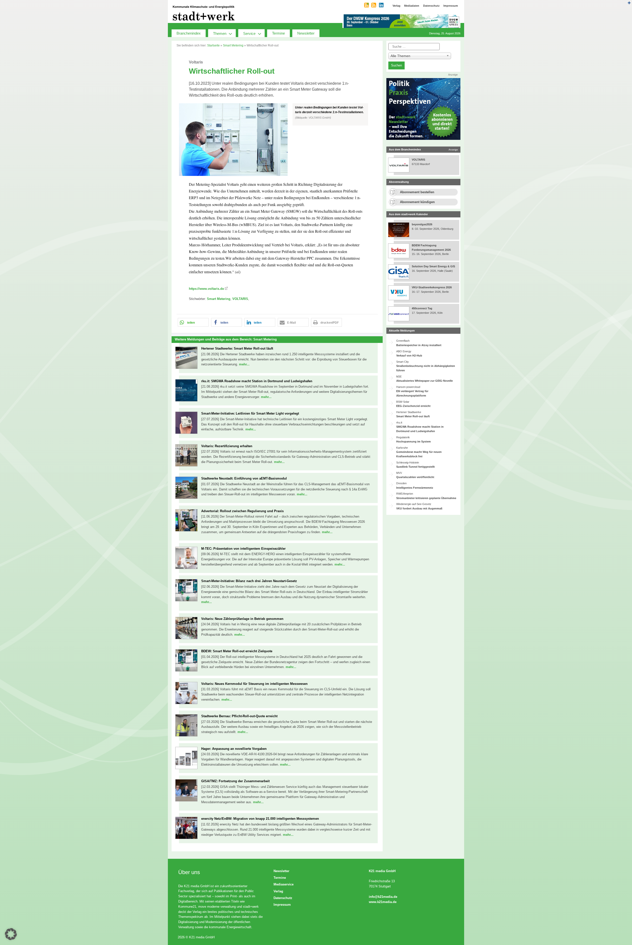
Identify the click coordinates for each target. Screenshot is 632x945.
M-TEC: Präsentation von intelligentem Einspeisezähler (243, 548)
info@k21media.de (383, 897)
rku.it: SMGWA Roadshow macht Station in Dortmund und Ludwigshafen (256, 381)
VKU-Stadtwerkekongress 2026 (432, 287)
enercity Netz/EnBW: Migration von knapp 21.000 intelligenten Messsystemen (260, 818)
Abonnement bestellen (417, 192)
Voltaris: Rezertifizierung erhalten (226, 446)
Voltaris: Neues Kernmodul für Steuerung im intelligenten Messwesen (254, 684)
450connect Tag (422, 308)
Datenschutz (283, 898)
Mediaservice (284, 884)
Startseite (213, 45)
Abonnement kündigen (417, 202)
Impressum (282, 904)
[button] (277, 139)
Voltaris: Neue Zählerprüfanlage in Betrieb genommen (242, 619)
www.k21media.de (382, 902)
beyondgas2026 (422, 224)
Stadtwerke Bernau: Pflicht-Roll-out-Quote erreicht (239, 716)
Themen (219, 33)
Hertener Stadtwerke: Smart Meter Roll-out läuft (237, 348)
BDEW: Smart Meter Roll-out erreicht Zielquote (236, 651)
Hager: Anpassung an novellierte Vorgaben (234, 749)
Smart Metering (233, 45)
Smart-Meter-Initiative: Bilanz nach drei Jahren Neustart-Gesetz (249, 581)
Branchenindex (189, 33)
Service (249, 33)
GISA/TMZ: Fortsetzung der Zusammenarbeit (235, 781)
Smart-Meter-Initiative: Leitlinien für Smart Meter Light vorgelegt (250, 413)
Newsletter (306, 33)
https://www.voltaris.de (206, 289)
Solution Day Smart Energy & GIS (433, 266)
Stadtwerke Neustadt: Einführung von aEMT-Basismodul (244, 478)
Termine (278, 33)
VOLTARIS (240, 299)
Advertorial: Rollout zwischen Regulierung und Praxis (242, 511)
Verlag (278, 891)
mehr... (244, 364)
